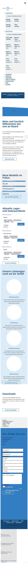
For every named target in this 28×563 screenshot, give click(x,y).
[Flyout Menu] (26, 137)
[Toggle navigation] (25, 3)
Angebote (8, 74)
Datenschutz (15, 521)
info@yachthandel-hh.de (11, 444)
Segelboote (9, 13)
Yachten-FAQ (10, 522)
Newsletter (19, 522)
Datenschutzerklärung (12, 488)
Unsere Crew (9, 81)
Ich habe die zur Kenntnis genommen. (13, 488)
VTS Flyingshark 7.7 (8, 188)
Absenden (8, 492)
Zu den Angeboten (10, 263)
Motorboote (9, 31)
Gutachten (8, 77)
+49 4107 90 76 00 (8, 442)
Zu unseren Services (11, 382)
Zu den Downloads (11, 410)
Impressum (6, 521)
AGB (22, 521)
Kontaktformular (4, 553)
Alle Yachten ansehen (11, 196)
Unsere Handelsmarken (14, 16)
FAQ (6, 83)
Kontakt (7, 84)
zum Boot (21, 224)
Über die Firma (9, 159)
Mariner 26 (5, 193)
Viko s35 (5, 183)
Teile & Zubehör (10, 79)
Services (8, 76)
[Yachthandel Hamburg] (7, 11)
